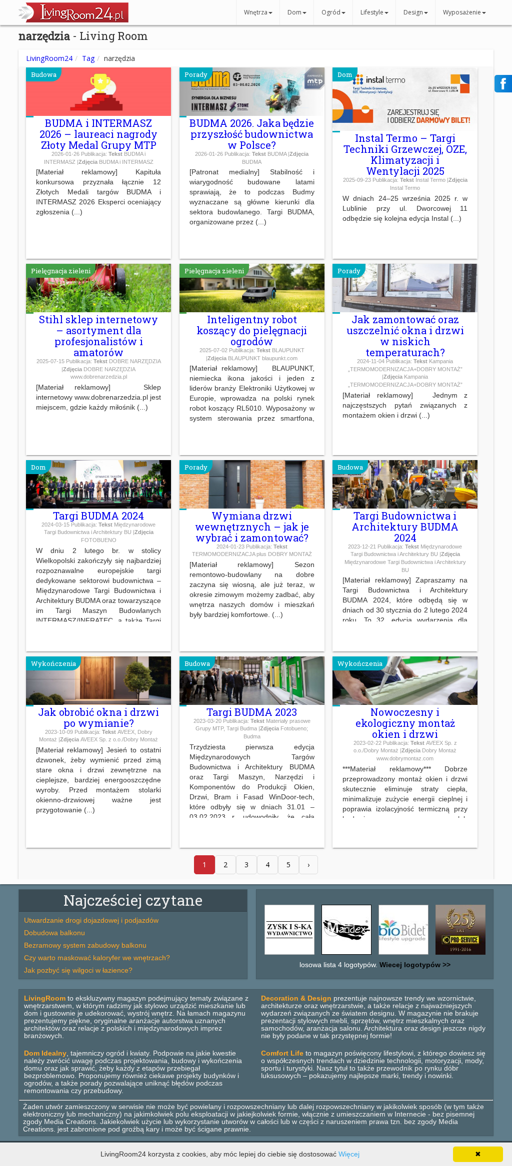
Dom (345, 74)
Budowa (43, 74)
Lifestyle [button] (372, 12)
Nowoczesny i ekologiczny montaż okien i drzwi (405, 722)
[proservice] (460, 955)
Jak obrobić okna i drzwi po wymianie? (98, 717)
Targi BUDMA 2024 (98, 515)
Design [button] (413, 12)
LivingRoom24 (49, 58)
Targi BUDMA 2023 (251, 711)
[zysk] (289, 955)
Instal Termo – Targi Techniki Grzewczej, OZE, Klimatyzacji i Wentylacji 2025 (405, 154)
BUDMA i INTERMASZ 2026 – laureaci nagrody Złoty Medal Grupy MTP (99, 133)
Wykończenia (53, 663)
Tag (88, 58)
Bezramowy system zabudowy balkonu (85, 945)
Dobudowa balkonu (54, 933)
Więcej (349, 1154)
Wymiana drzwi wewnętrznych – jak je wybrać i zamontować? (252, 526)
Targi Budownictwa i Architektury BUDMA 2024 (405, 526)
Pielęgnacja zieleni (60, 270)
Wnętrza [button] (256, 12)
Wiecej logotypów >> (414, 965)
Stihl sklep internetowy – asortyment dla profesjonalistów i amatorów (98, 336)
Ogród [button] (331, 12)
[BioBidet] (403, 955)
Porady (196, 74)
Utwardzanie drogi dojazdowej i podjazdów (91, 920)
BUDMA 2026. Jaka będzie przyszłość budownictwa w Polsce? (252, 133)
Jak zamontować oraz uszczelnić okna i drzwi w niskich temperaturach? (405, 336)
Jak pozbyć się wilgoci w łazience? (78, 970)
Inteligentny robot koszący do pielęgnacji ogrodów (251, 330)
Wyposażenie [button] (462, 12)
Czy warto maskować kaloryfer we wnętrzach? (97, 958)
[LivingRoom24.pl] (73, 20)
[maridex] (346, 955)
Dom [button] (295, 12)
